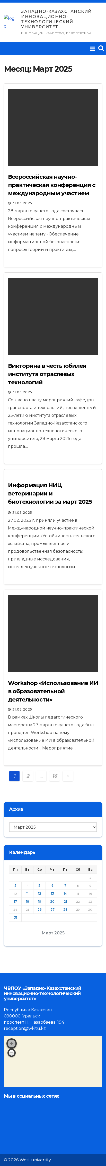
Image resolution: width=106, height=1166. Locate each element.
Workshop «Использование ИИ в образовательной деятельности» (53, 691)
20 (52, 901)
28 (65, 909)
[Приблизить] (11, 1043)
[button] (101, 48)
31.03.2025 (22, 203)
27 (52, 909)
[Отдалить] (11, 1053)
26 (39, 909)
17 (15, 901)
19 (39, 901)
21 (65, 901)
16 (54, 776)
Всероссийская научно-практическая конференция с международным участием (51, 185)
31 (15, 917)
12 (39, 893)
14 (65, 893)
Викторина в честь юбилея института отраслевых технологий (47, 374)
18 (27, 901)
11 (27, 893)
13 (52, 893)
